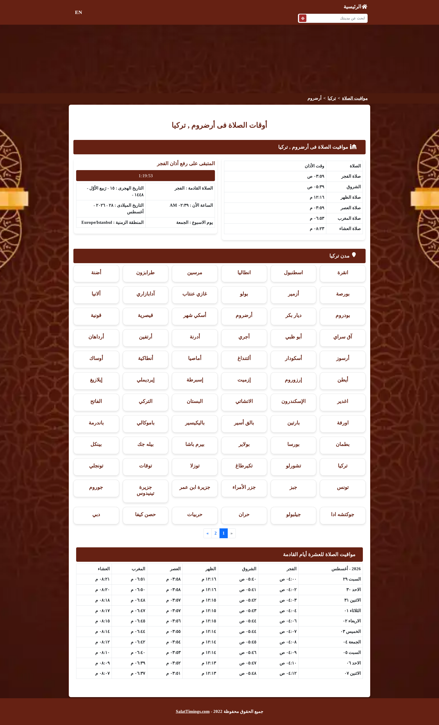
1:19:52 (146, 175)
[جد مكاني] (302, 18)
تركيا (332, 98)
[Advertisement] (219, 59)
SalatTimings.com (193, 711)
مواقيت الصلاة (355, 98)
